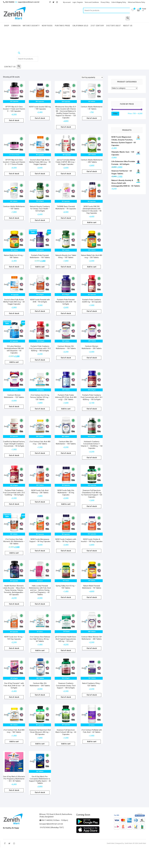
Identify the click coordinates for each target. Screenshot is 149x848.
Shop (6, 26)
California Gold (80, 26)
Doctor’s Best (113, 26)
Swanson (15, 26)
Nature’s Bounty (31, 26)
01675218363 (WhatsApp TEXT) (52, 827)
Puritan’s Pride (62, 26)
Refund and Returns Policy (136, 2)
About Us (127, 26)
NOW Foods (47, 26)
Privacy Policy (105, 2)
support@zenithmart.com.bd (28, 2)
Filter (115, 114)
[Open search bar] (27, 53)
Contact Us (10, 67)
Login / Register (78, 2)
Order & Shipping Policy (118, 2)
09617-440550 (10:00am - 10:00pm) (54, 820)
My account (67, 2)
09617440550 (8, 2)
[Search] (128, 18)
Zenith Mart (110, 843)
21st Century (97, 26)
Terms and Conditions (92, 2)
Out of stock (14, 120)
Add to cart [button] (91, 222)
